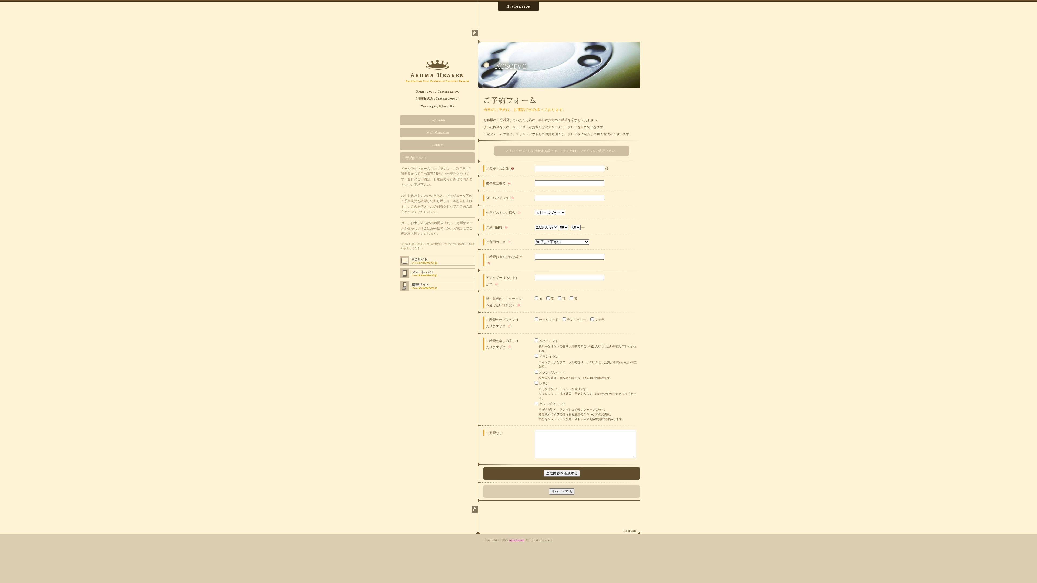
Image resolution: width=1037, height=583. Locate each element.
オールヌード (548, 319)
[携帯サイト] (437, 286)
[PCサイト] (437, 261)
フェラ (599, 319)
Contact (437, 145)
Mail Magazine (437, 132)
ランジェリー (576, 319)
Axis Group (516, 539)
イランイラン (548, 356)
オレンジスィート (551, 372)
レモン (543, 383)
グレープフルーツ (551, 404)
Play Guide (437, 120)
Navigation (518, 6)
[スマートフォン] (437, 273)
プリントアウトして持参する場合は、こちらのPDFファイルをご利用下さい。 (561, 150)
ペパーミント (548, 341)
